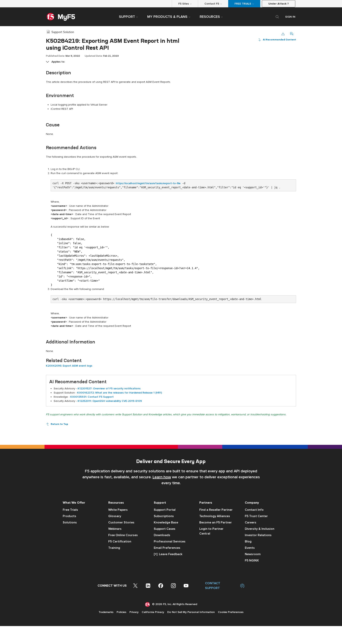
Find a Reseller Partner (216, 510)
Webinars (115, 529)
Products (69, 516)
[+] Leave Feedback (168, 554)
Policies (121, 612)
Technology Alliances (214, 516)
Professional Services (169, 541)
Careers (250, 522)
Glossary (114, 516)
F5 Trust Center (256, 516)
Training (114, 548)
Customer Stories (121, 522)
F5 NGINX (252, 560)
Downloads (162, 535)
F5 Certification (119, 541)
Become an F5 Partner (215, 522)
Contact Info (254, 510)
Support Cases (164, 529)
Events (250, 548)
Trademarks (106, 612)
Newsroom (253, 554)
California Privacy (153, 612)
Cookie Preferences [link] (230, 612)
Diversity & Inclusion (259, 529)
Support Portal (165, 510)
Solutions (70, 522)
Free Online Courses (123, 535)
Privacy (134, 612)
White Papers (118, 510)
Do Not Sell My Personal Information (191, 612)
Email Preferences (167, 548)
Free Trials (70, 510)
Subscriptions (164, 516)
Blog (248, 541)
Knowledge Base (166, 522)
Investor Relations (258, 535)
